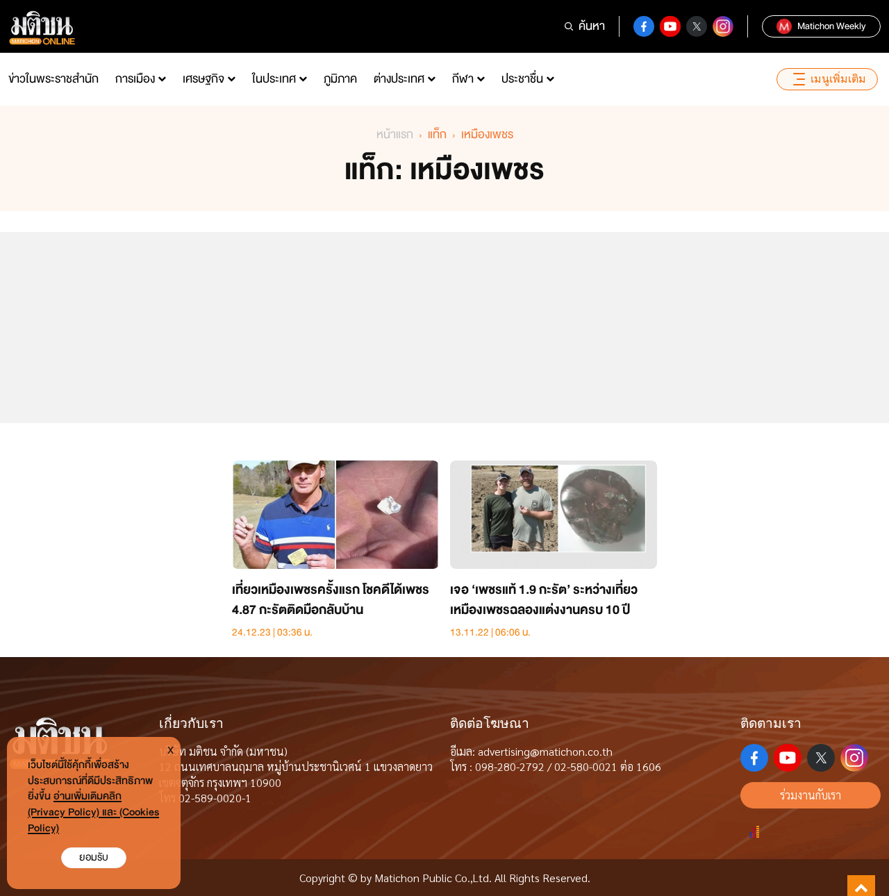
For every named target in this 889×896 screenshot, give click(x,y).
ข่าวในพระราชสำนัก (53, 79)
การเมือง (135, 79)
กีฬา (463, 79)
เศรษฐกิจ (203, 79)
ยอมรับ (93, 857)
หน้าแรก (394, 134)
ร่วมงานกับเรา (810, 795)
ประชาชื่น (522, 79)
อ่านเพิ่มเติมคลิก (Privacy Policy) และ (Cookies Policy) (93, 812)
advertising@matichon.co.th (545, 751)
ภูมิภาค (340, 79)
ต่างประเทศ (399, 79)
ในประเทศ (274, 79)
